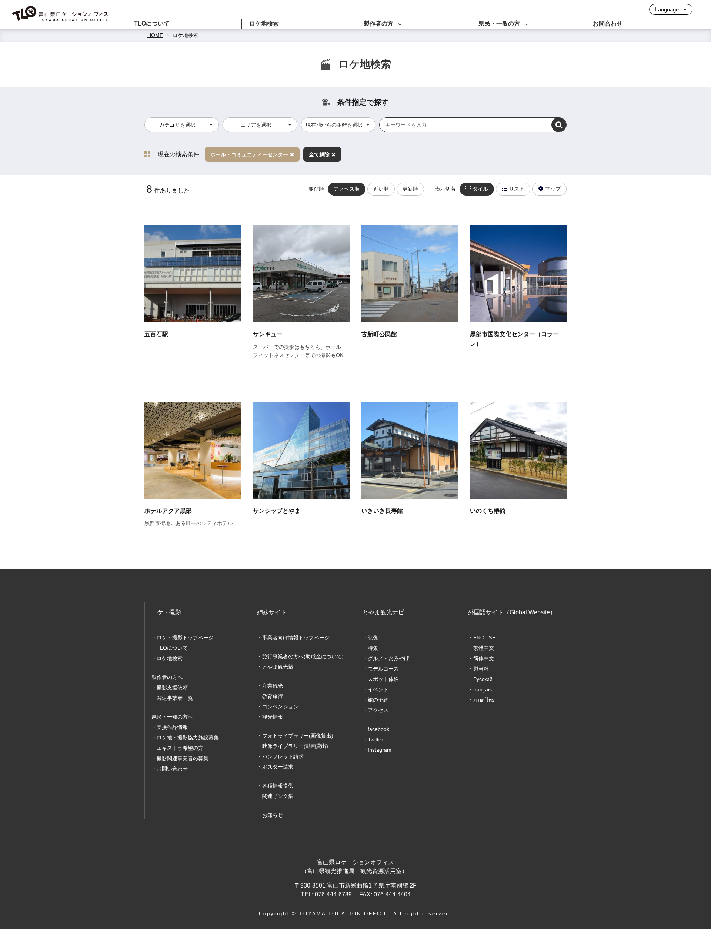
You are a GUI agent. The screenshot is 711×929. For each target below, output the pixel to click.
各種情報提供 (277, 786)
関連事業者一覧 (175, 698)
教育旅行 (272, 696)
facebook (378, 729)
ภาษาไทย (484, 700)
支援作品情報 (172, 727)
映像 (373, 638)
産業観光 (272, 686)
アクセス (378, 710)
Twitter (375, 739)
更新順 (410, 189)
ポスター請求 (277, 767)
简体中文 (483, 658)
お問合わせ (607, 23)
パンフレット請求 (283, 756)
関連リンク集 (277, 796)
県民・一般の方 (499, 23)
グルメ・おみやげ (388, 658)
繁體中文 (483, 648)
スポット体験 (383, 679)
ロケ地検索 (264, 23)
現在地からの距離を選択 (334, 125)
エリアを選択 (255, 125)
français (482, 689)
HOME (155, 35)
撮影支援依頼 (172, 688)
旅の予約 (378, 700)
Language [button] (667, 9)
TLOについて (152, 23)
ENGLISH (484, 638)
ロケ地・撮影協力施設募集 (188, 738)
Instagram (379, 750)
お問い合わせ (172, 769)
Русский (483, 679)
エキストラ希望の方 (180, 748)
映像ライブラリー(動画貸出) (295, 746)
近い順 (381, 189)
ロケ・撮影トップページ (185, 638)
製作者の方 (378, 23)
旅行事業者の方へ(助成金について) (303, 656)
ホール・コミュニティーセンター (249, 154)
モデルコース (383, 669)
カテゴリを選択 (177, 125)
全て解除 (319, 154)
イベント (378, 689)
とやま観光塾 (277, 667)
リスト (516, 189)
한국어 (481, 669)
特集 (373, 648)
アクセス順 (347, 189)
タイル (480, 189)
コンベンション (280, 706)
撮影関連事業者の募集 (182, 758)
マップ (553, 189)
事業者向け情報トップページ (296, 638)
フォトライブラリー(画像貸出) (297, 736)
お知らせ (272, 815)
